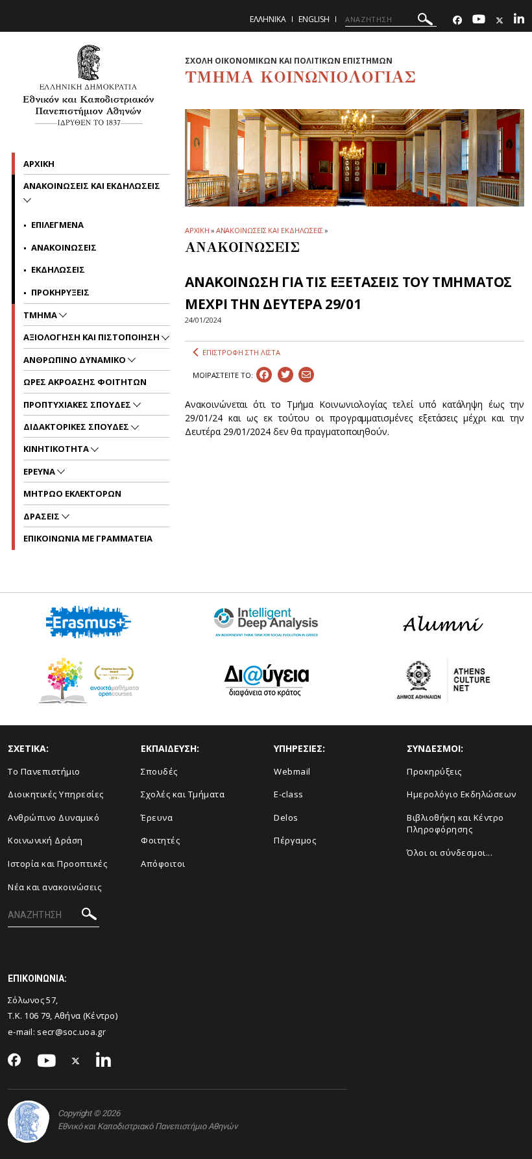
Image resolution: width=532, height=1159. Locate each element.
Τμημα (41, 315)
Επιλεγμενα (57, 225)
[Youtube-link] (478, 20)
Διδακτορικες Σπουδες (77, 426)
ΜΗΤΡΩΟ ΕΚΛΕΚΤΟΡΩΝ (72, 493)
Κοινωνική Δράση (45, 840)
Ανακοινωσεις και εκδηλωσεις (91, 186)
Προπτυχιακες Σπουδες (78, 404)
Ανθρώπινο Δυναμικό (53, 817)
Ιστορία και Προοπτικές (57, 863)
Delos (286, 817)
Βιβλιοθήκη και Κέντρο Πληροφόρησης (455, 824)
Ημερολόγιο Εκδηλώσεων (461, 794)
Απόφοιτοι (163, 863)
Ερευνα (40, 471)
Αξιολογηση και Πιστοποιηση (92, 337)
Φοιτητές (160, 840)
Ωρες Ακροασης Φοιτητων (85, 382)
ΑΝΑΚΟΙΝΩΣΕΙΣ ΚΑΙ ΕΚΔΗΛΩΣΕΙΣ (269, 230)
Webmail (292, 771)
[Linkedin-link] (519, 20)
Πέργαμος (295, 840)
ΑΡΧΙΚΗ (197, 230)
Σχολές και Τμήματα (182, 794)
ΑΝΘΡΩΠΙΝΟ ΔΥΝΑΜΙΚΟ (75, 360)
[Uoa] (28, 1122)
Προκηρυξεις (60, 292)
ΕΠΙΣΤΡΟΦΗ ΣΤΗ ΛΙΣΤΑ (241, 352)
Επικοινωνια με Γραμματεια (87, 538)
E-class (289, 794)
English (314, 19)
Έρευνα (157, 817)
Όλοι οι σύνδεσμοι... (449, 852)
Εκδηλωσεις (58, 269)
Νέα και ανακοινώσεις (54, 887)
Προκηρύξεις (434, 771)
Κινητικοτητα (57, 449)
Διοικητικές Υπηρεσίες (56, 794)
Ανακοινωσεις (64, 247)
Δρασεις (42, 516)
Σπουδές (159, 771)
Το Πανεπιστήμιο (44, 771)
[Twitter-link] (499, 20)
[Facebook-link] (457, 20)
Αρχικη (38, 163)
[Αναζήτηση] (425, 21)
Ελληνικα (268, 19)
